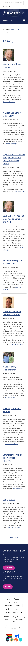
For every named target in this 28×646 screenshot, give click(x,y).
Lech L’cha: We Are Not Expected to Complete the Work (13, 219)
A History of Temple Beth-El (12, 410)
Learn (18, 605)
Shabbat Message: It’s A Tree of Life (13, 262)
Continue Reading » (9, 102)
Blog (18, 30)
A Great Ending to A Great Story (12, 114)
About (16, 599)
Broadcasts (8, 605)
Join (8, 602)
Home (13, 30)
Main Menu (7, 20)
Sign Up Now (9, 568)
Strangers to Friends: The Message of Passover (12, 457)
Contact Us (17, 612)
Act (7, 609)
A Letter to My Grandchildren (9, 368)
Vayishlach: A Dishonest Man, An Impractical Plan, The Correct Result (14, 159)
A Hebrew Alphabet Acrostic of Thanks (12, 313)
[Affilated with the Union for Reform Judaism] (17, 636)
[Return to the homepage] (14, 13)
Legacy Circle (9, 499)
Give (8, 612)
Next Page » (14, 537)
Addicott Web (13, 629)
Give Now (8, 586)
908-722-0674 (6, 7)
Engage (15, 609)
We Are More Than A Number (12, 66)
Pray (15, 602)
